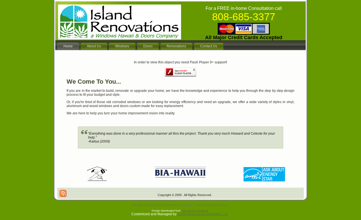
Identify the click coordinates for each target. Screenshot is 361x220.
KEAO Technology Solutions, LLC (203, 214)
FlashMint (187, 204)
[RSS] (63, 193)
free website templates (195, 210)
